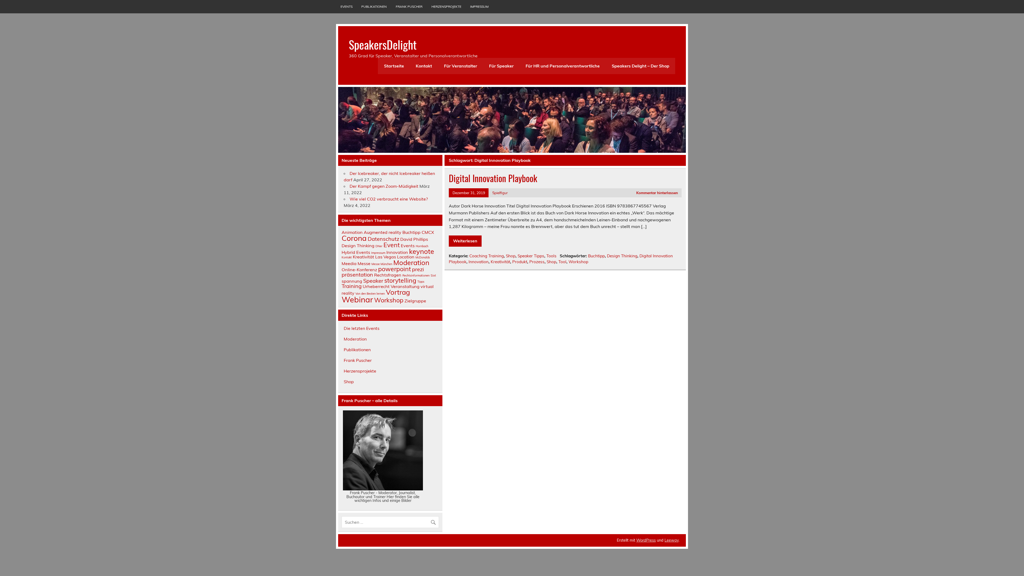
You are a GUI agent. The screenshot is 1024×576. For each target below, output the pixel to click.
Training (352, 286)
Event (391, 245)
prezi (418, 269)
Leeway (672, 540)
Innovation (479, 261)
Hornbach (422, 246)
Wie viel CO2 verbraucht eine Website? (389, 199)
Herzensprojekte (446, 7)
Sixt (433, 275)
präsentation (357, 274)
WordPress (646, 540)
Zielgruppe (415, 300)
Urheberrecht (376, 286)
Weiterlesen (465, 240)
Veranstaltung (405, 286)
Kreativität (500, 261)
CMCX (428, 232)
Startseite (394, 66)
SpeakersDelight (383, 44)
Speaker (373, 280)
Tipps (420, 281)
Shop (510, 255)
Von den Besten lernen (370, 293)
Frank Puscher (409, 7)
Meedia (349, 263)
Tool (562, 261)
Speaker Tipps (531, 255)
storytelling (400, 280)
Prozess (537, 261)
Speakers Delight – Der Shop (640, 66)
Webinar (357, 299)
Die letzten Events (361, 328)
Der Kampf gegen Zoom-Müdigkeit (384, 186)
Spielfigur (500, 192)
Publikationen (374, 7)
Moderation (411, 262)
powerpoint (394, 269)
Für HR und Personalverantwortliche (563, 66)
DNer (378, 246)
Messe (364, 263)
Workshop (578, 261)
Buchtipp (596, 255)
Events (347, 7)
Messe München (381, 264)
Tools (551, 255)
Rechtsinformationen (416, 275)
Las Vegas (385, 256)
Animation (352, 232)
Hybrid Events (356, 252)
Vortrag (398, 292)
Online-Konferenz (359, 269)
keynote (421, 251)
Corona (354, 238)
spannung (352, 281)
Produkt (519, 261)
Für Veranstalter (460, 66)
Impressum (479, 7)
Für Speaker (501, 66)
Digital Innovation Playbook (493, 178)
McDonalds (422, 257)
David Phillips (414, 239)
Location (405, 256)
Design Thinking (622, 255)
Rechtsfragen (387, 275)
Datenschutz (383, 238)
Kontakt (424, 66)
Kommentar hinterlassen (657, 192)
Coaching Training (486, 255)
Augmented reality (382, 232)
